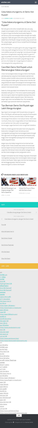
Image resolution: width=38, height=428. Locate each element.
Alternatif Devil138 (6, 283)
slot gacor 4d (4, 334)
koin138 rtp (3, 323)
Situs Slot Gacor (5, 258)
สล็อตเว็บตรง (4, 286)
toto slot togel (4, 332)
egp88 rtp (3, 316)
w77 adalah (3, 367)
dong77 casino (4, 365)
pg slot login (3, 349)
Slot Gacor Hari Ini (5, 301)
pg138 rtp (3, 303)
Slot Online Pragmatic (7, 245)
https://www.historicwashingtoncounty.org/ (13, 340)
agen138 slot (4, 310)
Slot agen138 (4, 321)
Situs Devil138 (4, 351)
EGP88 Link (3, 275)
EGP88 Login (4, 347)
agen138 (3, 382)
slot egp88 (3, 389)
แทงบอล (2, 292)
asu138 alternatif (5, 397)
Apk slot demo (4, 371)
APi (1, 343)
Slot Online (5, 6)
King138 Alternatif (5, 288)
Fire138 (3, 225)
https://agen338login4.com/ (8, 314)
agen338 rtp (4, 387)
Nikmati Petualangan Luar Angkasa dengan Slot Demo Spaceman (8, 190)
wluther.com (5, 2)
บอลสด (2, 294)
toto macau (3, 404)
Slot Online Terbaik (6, 238)
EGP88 (2, 279)
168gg (4, 277)
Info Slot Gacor (5, 252)
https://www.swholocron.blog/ (9, 338)
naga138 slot (4, 384)
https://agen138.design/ (7, 305)
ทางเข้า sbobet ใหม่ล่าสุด (8, 360)
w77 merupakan (5, 299)
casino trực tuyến (5, 297)
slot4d (2, 406)
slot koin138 (4, 395)
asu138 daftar (4, 325)
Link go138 (3, 336)
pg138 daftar (4, 345)
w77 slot (2, 369)
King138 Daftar (4, 356)
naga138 (3, 312)
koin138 (2, 329)
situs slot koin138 (5, 402)
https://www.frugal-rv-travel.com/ (10, 308)
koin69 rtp (3, 391)
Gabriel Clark (9, 18)
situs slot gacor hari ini (7, 231)
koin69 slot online (5, 318)
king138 (2, 281)
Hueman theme (29, 422)
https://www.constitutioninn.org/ (10, 327)
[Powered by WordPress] (13, 422)
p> (1, 277)
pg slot (2, 354)
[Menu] (35, 2)
